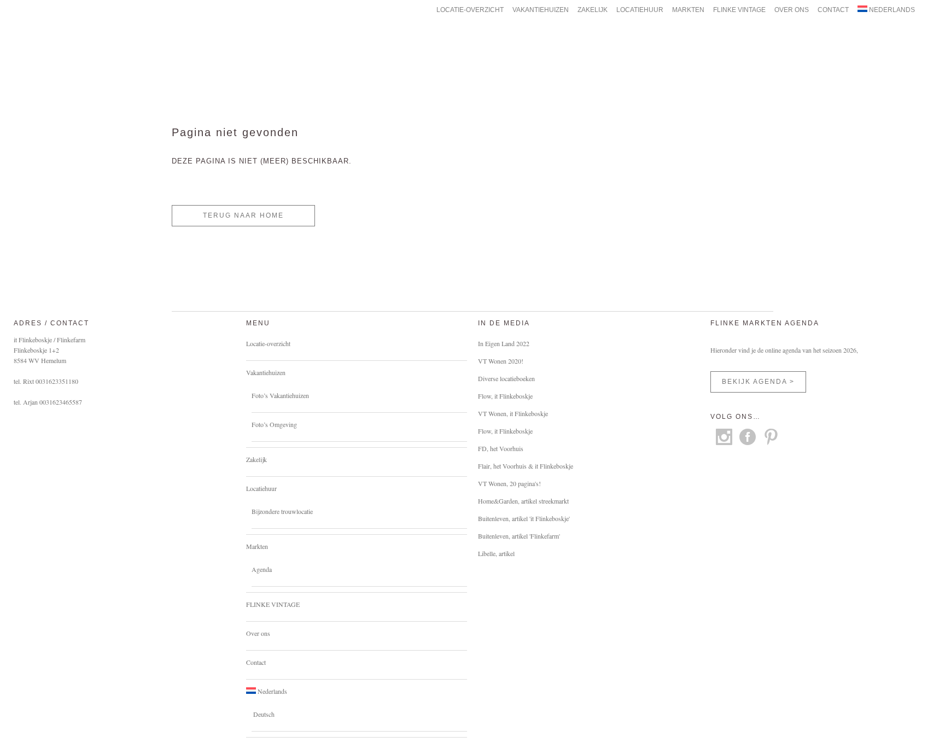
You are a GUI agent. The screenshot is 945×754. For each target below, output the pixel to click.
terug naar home (243, 215)
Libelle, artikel (496, 553)
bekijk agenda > (758, 381)
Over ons (258, 633)
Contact (256, 662)
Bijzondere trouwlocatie (282, 511)
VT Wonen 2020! (500, 360)
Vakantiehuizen (265, 372)
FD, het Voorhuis (500, 448)
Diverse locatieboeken (506, 378)
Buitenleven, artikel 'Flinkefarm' (519, 535)
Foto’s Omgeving (274, 424)
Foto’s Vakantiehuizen (280, 395)
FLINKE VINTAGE (273, 604)
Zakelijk (256, 459)
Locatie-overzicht (268, 343)
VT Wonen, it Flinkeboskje (513, 413)
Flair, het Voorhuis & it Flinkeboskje (525, 465)
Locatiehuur (261, 488)
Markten (257, 546)
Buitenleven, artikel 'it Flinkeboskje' (524, 518)
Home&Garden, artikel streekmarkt (523, 500)
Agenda (262, 569)
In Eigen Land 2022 (503, 343)
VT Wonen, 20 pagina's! (509, 483)
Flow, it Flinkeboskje (505, 395)
